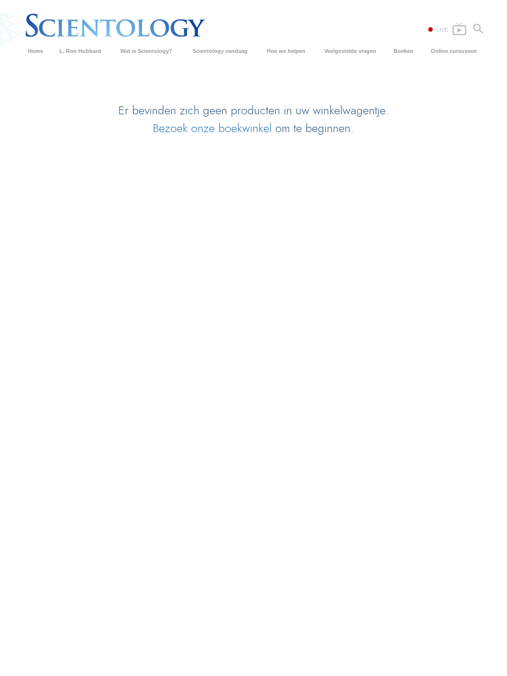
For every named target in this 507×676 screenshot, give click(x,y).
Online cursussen (454, 51)
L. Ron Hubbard (80, 51)
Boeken (403, 51)
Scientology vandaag (220, 51)
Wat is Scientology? (146, 51)
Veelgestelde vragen (350, 51)
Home (35, 51)
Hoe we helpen (286, 51)
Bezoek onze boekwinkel (212, 128)
